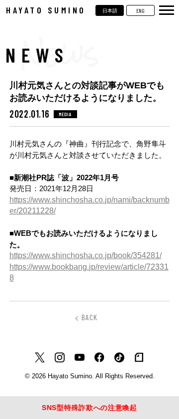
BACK (89, 317)
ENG (140, 10)
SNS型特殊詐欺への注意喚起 (89, 408)
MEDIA (65, 114)
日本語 (109, 10)
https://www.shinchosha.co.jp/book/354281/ (85, 255)
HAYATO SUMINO (46, 9)
